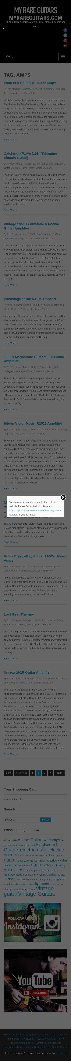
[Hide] (3, 28)
